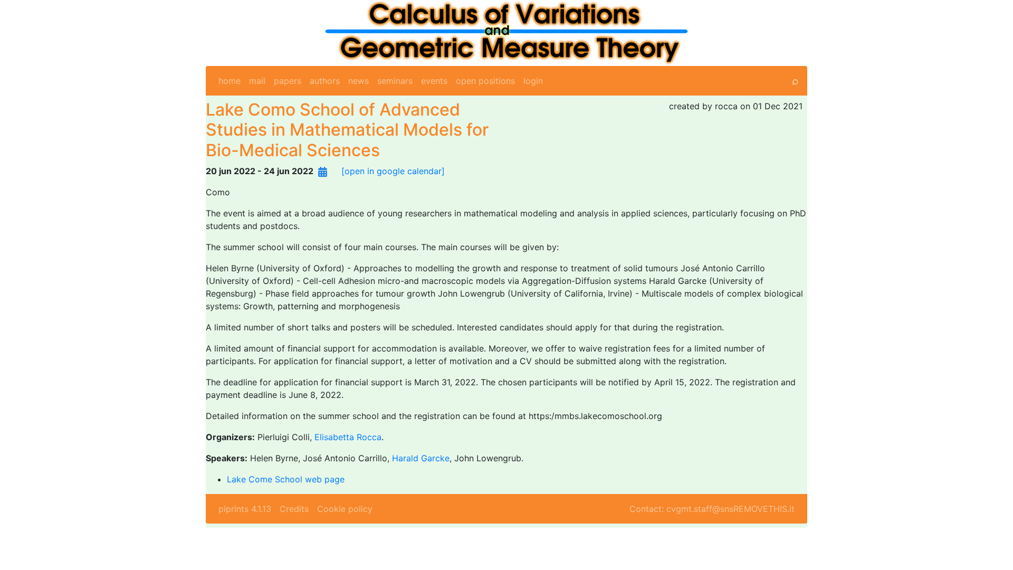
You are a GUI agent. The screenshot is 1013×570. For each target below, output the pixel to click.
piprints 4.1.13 (244, 509)
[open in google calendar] (393, 171)
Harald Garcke (421, 458)
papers (287, 80)
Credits (294, 509)
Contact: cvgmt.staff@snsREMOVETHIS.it (712, 509)
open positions (485, 80)
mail (257, 80)
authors (325, 80)
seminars (395, 80)
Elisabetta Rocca (347, 437)
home (229, 80)
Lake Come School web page (286, 479)
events (434, 80)
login (533, 80)
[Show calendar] (323, 171)
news (358, 80)
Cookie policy (344, 509)
